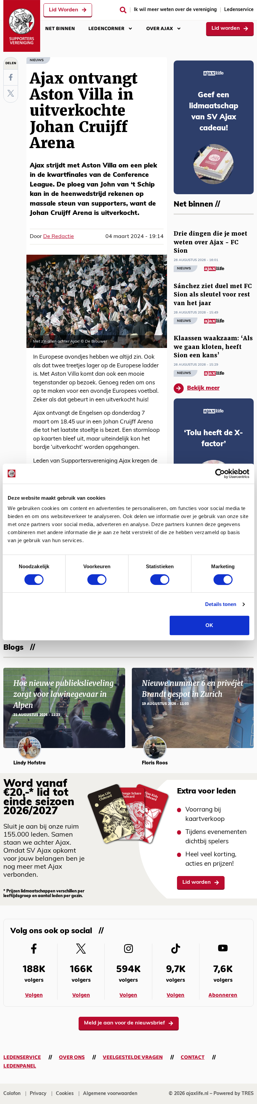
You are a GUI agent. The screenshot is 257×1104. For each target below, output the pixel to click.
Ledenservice (239, 9)
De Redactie (58, 236)
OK (209, 625)
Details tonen (220, 604)
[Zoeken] (123, 10)
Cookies (65, 1093)
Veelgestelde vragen (133, 1057)
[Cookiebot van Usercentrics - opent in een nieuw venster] (220, 474)
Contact (192, 1057)
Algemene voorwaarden (110, 1093)
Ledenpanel (19, 1066)
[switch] (96, 579)
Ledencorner (106, 28)
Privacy (38, 1093)
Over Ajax (159, 28)
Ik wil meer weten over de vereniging (175, 9)
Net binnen (60, 28)
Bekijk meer (203, 388)
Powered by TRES (233, 1093)
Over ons (72, 1057)
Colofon (11, 1093)
